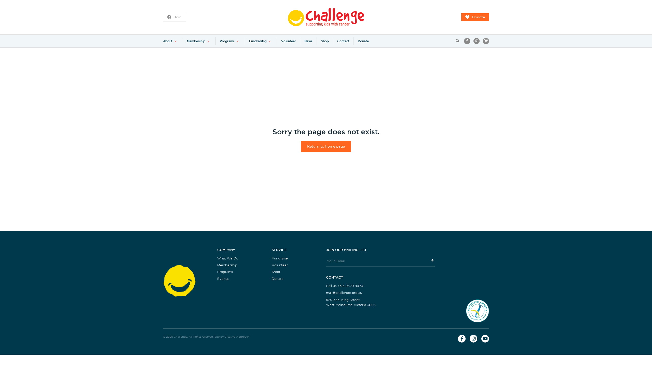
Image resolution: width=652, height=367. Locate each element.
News (308, 41)
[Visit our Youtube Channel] (485, 339)
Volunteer (288, 41)
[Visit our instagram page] (476, 41)
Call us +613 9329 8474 (344, 285)
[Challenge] (326, 17)
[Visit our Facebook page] (467, 41)
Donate (478, 17)
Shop (325, 41)
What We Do (227, 258)
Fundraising (258, 41)
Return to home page (326, 146)
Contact (343, 41)
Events (222, 278)
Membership (196, 41)
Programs (227, 41)
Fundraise (280, 258)
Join (178, 17)
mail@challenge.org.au (344, 292)
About (167, 41)
